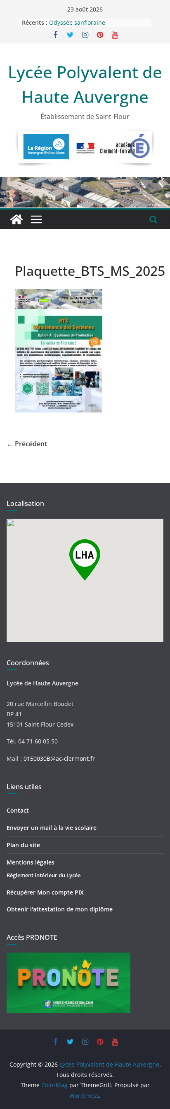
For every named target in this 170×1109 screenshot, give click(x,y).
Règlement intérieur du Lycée (43, 875)
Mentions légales (30, 862)
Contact (18, 810)
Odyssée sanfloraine (77, 23)
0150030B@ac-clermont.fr (59, 758)
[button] (85, 560)
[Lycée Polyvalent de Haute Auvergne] (16, 219)
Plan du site (23, 845)
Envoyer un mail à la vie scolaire (52, 828)
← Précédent (27, 443)
